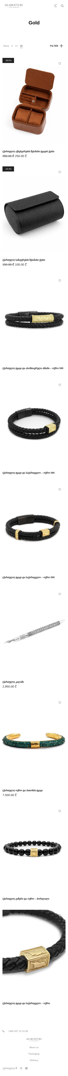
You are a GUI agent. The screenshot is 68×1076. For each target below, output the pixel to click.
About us (34, 1047)
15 (21, 46)
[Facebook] (16, 1068)
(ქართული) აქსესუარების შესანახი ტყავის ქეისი (28, 151)
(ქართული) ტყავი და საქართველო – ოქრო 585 (28, 472)
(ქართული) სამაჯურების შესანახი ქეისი (23, 260)
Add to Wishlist (59, 63)
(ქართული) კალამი (13, 682)
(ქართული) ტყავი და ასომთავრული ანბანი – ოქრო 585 (32, 368)
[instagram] (21, 1068)
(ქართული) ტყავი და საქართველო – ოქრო (26, 1003)
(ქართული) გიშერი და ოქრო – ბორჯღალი (25, 898)
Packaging (34, 1053)
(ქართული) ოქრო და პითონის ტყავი (22, 790)
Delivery (34, 1060)
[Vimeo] (26, 1068)
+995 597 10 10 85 (18, 1031)
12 (16, 46)
